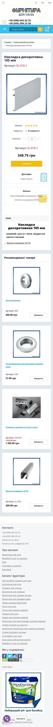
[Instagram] (14, 656)
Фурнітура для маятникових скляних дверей (23, 621)
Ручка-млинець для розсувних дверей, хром (24, 365)
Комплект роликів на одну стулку (22, 427)
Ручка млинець (13, 300)
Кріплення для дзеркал (13, 591)
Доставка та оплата (11, 565)
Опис (8, 218)
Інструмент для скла (12, 636)
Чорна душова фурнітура (14, 602)
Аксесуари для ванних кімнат (16, 639)
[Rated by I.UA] (26, 661)
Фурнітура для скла (11, 554)
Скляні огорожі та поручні (15, 625)
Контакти (6, 569)
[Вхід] (36, 3)
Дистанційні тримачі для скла (16, 580)
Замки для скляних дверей (15, 617)
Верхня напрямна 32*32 (17, 491)
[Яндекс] (19, 656)
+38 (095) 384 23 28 (19, 23)
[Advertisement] (26, 211)
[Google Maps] (9, 656)
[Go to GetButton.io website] (6, 724)
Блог (4, 562)
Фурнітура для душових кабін (16, 599)
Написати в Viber (10, 540)
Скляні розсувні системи (14, 632)
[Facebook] (4, 656)
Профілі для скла (10, 614)
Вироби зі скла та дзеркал (14, 558)
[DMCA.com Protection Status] (10, 661)
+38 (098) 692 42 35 (19, 20)
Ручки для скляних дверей (15, 610)
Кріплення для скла (11, 584)
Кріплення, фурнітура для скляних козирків (23, 628)
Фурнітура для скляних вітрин (17, 595)
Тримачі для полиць (12, 588)
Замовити (26, 163)
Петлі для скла (9, 606)
